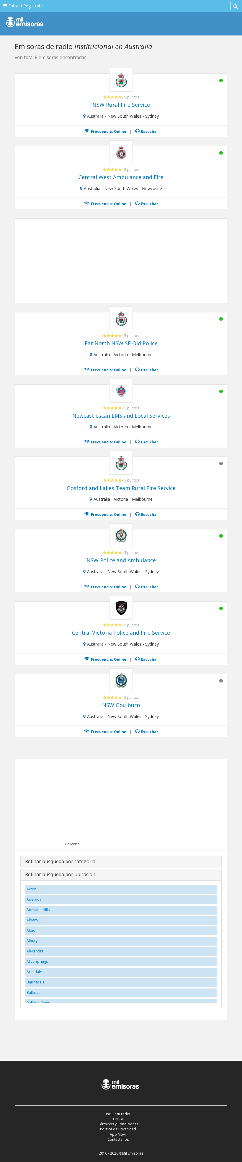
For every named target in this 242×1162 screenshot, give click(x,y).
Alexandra (35, 951)
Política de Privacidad (118, 1129)
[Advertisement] (122, 260)
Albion (32, 930)
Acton (31, 889)
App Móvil (118, 1134)
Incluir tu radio (118, 1113)
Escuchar (149, 131)
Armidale (34, 971)
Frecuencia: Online (108, 131)
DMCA (118, 1119)
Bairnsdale (36, 982)
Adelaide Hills (38, 909)
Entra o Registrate (25, 6)
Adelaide (34, 899)
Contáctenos (118, 1139)
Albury (32, 940)
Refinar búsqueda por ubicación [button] (60, 874)
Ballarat (33, 992)
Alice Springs (37, 961)
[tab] (121, 861)
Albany (32, 920)
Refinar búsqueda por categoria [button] (60, 861)
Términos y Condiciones (118, 1124)
